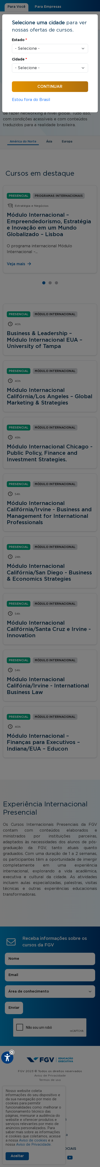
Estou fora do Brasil (31, 100)
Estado (19, 40)
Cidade (19, 59)
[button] (11, 1052)
